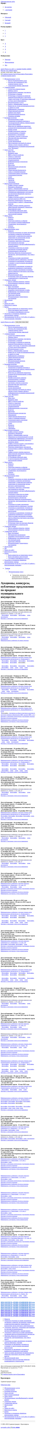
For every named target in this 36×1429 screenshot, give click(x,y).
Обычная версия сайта (8, 1)
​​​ (16, 612)
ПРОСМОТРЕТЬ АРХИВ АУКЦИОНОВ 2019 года (18, 1311)
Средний (7, 20)
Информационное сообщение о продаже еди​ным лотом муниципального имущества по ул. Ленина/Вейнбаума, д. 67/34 (17, 709)
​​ (16, 634)
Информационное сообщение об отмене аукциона (15, 640)
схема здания (12, 1268)
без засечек (8, 7)
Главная (7, 568)
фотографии (13, 615)
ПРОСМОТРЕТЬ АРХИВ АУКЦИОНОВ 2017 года (18, 1314)
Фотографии (5, 615)
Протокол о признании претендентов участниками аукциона (18, 716)
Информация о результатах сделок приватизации (14, 721)
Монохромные (9, 62)
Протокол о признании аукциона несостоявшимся (15, 1260)
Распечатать (6, 1372)
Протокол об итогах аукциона (9, 718)
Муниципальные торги (16, 572)
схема (28, 615)
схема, (20, 1047)
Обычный (8, 17)
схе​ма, (3, 691)
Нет (6, 65)
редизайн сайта (10, 1427)
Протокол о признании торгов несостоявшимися (14, 618)
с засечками (8, 10)
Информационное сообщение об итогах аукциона (14, 720)
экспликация (14, 691)
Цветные (7, 59)
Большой (7, 23)
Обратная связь (5, 1385)
